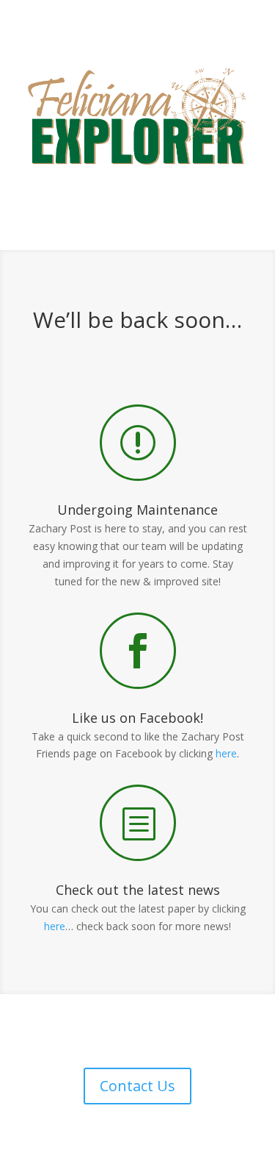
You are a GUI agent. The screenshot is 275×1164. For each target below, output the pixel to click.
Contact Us (137, 1086)
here (226, 753)
